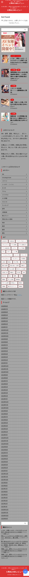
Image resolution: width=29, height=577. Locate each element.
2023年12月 (4, 402)
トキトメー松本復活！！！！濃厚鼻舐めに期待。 (18, 90)
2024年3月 (4, 393)
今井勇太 (23, 258)
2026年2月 (4, 324)
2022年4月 (4, 462)
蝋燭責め (18, 279)
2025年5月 (4, 351)
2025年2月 (4, 360)
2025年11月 (4, 333)
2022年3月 (4, 465)
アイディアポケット (21, 241)
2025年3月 (4, 357)
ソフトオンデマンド (7, 255)
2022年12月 (4, 438)
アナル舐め (14, 244)
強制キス (23, 265)
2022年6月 (4, 456)
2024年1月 (4, 399)
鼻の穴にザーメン (12, 286)
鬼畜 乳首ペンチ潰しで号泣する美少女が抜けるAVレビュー (18, 104)
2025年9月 (4, 339)
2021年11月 (4, 477)
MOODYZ (4, 241)
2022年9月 (4, 447)
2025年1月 (4, 363)
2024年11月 (4, 369)
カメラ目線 (21, 248)
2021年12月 (4, 474)
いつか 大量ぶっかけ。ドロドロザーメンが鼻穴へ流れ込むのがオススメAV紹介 (18, 60)
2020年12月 (4, 509)
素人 (10, 276)
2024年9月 (4, 375)
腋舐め (3, 279)
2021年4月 (4, 497)
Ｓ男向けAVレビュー (16, 3)
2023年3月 (4, 429)
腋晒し (15, 276)
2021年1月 (4, 506)
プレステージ (15, 258)
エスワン (14, 248)
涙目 (24, 272)
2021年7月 (4, 488)
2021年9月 (4, 482)
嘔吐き (9, 262)
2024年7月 (4, 381)
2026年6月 (4, 312)
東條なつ (12, 272)
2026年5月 (4, 315)
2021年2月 (4, 503)
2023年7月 (4, 417)
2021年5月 (4, 494)
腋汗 (21, 276)
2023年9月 (4, 411)
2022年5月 (4, 459)
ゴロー (8, 251)
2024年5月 (4, 387)
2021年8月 (4, 485)
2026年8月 (4, 306)
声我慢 (23, 262)
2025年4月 (4, 354)
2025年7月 (4, 345)
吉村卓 (3, 262)
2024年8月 (4, 378)
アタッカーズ (5, 244)
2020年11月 (4, 512)
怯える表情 (11, 269)
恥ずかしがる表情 (21, 269)
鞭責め (20, 283)
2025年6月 (4, 348)
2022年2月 (4, 468)
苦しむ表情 (10, 279)
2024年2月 (4, 396)
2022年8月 (4, 450)
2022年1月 (4, 471)
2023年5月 (4, 423)
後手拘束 (4, 269)
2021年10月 (4, 479)
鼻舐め (20, 286)
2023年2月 (4, 432)
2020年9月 (4, 518)
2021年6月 (4, 491)
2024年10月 (4, 372)
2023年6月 (4, 420)
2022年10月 (4, 444)
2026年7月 (4, 309)
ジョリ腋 (15, 251)
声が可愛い (16, 262)
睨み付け (4, 276)
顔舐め (3, 286)
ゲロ (3, 251)
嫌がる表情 (5, 265)
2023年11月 (4, 405)
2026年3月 (4, 321)
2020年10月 (4, 515)
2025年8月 (4, 342)
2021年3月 (4, 500)
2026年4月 (4, 318)
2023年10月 (4, 408)
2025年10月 (4, 336)
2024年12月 (4, 366)
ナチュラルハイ (6, 258)
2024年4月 (4, 390)
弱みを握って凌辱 (14, 265)
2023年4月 (4, 426)
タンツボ (16, 255)
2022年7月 (4, 453)
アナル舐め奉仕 (6, 248)
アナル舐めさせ (23, 244)
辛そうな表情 (5, 283)
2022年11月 (4, 441)
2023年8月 (4, 414)
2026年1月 (4, 327)
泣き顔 (18, 272)
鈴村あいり (14, 283)
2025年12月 (4, 330)
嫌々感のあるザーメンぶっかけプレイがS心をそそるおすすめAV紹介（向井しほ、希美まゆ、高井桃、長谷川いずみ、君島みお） (14, 543)
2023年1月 (4, 435)
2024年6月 (4, 384)
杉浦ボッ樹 (5, 272)
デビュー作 (24, 255)
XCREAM (12, 241)
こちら (19, 295)
